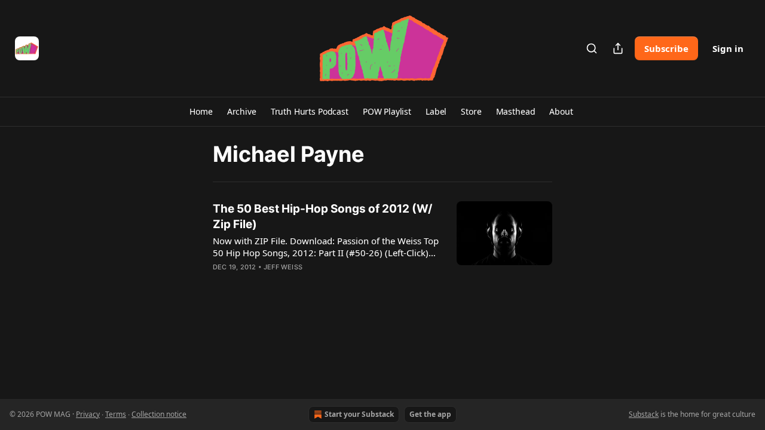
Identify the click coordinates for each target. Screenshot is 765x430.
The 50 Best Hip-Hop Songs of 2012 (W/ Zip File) (322, 216)
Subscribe (666, 48)
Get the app (430, 414)
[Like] (220, 282)
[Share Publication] (618, 48)
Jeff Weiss (283, 267)
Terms (115, 414)
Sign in (727, 48)
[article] (382, 245)
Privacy (88, 414)
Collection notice (158, 414)
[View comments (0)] (291, 282)
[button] (200, 111)
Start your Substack (359, 414)
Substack (644, 414)
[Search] (592, 48)
